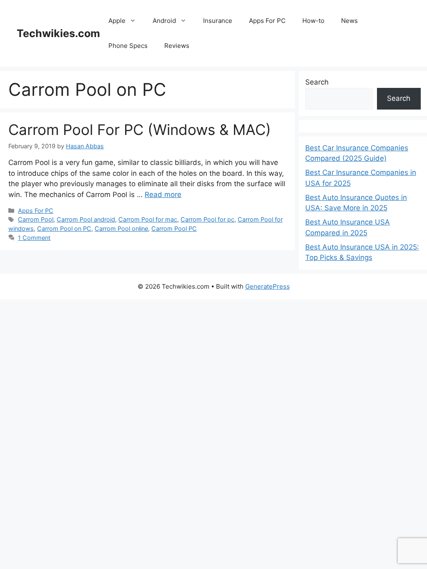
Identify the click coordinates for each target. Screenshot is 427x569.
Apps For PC (267, 21)
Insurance (217, 21)
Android (164, 21)
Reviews (176, 46)
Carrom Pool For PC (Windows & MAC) (139, 129)
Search (317, 82)
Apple (117, 21)
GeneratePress (267, 286)
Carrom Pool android (86, 219)
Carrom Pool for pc (207, 219)
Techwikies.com (58, 33)
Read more (163, 194)
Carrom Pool (35, 219)
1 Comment (34, 237)
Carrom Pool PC (174, 228)
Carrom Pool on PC (64, 228)
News (349, 21)
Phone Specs (128, 46)
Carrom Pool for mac (147, 219)
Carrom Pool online (121, 228)
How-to (313, 21)
